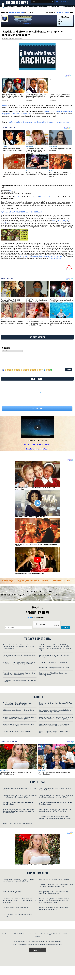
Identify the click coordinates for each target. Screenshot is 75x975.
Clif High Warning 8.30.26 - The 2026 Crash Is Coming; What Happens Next (54, 656)
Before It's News (17, 2)
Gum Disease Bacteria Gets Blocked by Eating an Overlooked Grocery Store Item (55, 711)
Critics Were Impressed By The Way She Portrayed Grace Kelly (12, 322)
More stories (27, 23)
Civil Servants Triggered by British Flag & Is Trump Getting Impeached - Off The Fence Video (55, 810)
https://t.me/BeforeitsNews (57, 595)
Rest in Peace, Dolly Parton (12, 892)
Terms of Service (40, 934)
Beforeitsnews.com (16, 12)
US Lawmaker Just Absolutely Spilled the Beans (18, 710)
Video (72, 6)
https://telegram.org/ (25, 595)
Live (68, 6)
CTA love (53, 319)
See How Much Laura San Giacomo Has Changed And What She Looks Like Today (37, 323)
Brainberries (6, 146)
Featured (8, 6)
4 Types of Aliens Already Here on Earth (16, 907)
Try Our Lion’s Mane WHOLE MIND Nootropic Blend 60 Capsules (22, 212)
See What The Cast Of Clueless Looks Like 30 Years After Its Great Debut (36, 488)
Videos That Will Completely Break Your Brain (54, 667)
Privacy (32, 934)
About (4, 934)
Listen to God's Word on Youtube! (37, 445)
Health (22, 6)
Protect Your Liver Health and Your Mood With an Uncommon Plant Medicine (55, 908)
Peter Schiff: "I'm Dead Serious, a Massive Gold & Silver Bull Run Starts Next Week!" (19, 674)
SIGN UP (29, 618)
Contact (25, 934)
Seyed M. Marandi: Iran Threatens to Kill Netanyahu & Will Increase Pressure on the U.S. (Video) (56, 718)
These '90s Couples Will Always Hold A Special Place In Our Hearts (60, 174)
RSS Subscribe (67, 934)
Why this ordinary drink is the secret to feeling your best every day (61, 323)
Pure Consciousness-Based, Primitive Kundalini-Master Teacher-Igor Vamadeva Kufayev (18, 880)
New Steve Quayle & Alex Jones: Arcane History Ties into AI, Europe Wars (18, 725)
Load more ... (37, 408)
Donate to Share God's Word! (37, 449)
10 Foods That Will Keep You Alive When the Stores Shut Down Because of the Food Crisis (56, 885)
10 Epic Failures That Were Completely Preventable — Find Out (14, 174)
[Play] (37, 427)
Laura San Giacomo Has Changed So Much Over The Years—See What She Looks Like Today (36, 151)
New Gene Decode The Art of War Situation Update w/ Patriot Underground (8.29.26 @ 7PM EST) (19, 663)
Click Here (17, 197)
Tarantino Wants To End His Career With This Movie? (10, 301)
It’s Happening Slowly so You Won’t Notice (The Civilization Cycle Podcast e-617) (54, 892)
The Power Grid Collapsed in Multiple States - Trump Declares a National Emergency (17, 703)
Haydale (5, 105)
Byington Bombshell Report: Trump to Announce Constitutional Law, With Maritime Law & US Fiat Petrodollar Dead (18, 646)
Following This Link (55, 258)
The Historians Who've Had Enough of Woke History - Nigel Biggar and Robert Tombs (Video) (55, 817)
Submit (65, 627)
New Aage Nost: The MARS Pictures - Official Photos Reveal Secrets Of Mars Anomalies (54, 725)
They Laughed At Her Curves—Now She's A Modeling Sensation (34, 864)
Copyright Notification (54, 934)
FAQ (20, 934)
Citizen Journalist (45, 197)
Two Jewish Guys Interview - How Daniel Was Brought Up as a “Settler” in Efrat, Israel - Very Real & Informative (19, 900)
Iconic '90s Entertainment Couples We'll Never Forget (12, 149)
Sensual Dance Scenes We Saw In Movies (29, 573)
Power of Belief (40, 6)
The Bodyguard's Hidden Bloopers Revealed (30, 517)
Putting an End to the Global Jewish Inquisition (18, 823)
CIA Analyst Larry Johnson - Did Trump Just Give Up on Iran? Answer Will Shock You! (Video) (19, 718)
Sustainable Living (52, 6)
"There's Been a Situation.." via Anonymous (53, 662)
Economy (15, 6)
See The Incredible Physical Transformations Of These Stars (37, 173)
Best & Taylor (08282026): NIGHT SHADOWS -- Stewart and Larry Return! (54, 732)
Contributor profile (18, 23)
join (10, 190)
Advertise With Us (12, 934)
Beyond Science (29, 6)
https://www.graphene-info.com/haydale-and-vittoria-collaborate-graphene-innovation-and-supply (39, 122)
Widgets (37, 936)
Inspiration (62, 6)
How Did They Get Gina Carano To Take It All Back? (36, 301)
